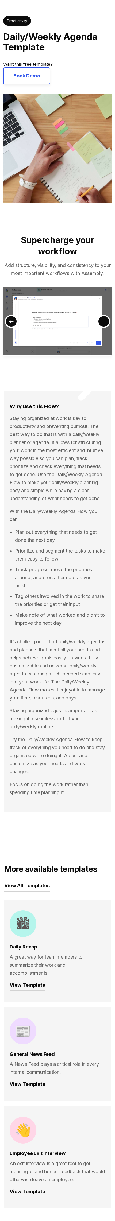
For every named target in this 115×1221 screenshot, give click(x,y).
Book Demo (26, 76)
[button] (11, 321)
